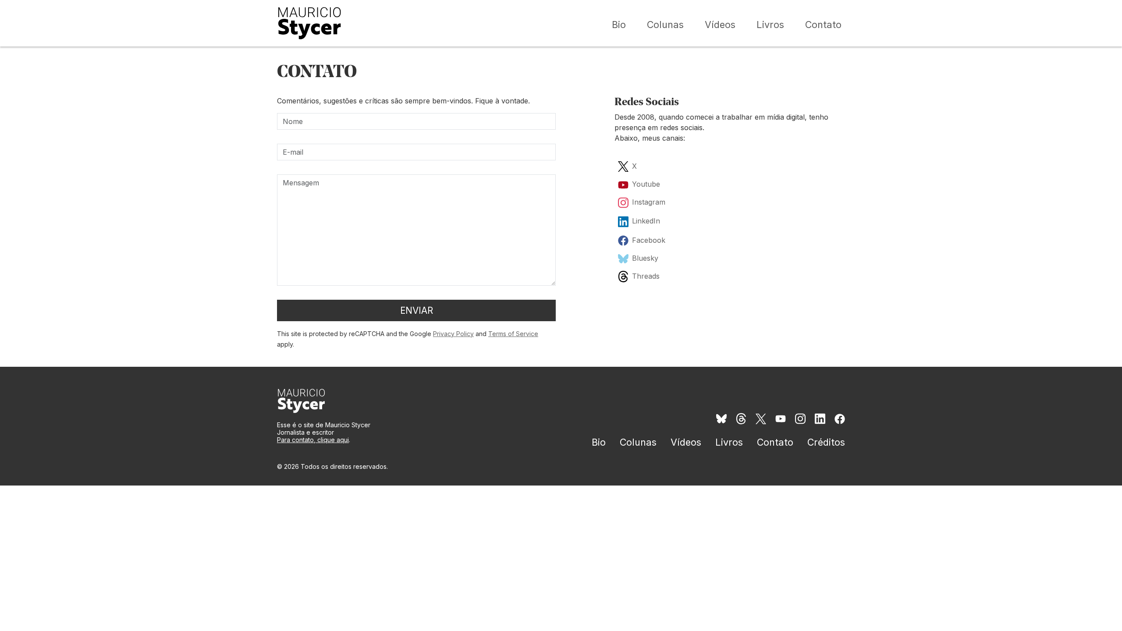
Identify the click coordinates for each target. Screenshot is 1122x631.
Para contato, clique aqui (313, 439)
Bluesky (645, 258)
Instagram (648, 202)
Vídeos (720, 24)
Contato (823, 24)
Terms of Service (513, 333)
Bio (619, 24)
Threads (646, 276)
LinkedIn (646, 220)
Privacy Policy (453, 333)
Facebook (648, 240)
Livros (770, 24)
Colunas (665, 24)
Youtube (646, 184)
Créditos (826, 442)
